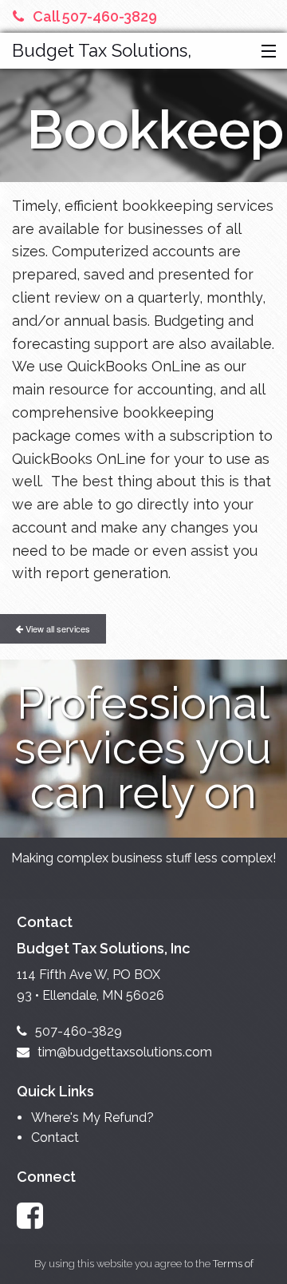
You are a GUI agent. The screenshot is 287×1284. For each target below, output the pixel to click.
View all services (56, 628)
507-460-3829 (78, 1031)
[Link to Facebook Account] (37, 1216)
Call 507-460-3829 (95, 16)
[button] (265, 51)
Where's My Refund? (92, 1117)
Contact (55, 1137)
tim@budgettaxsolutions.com (124, 1052)
